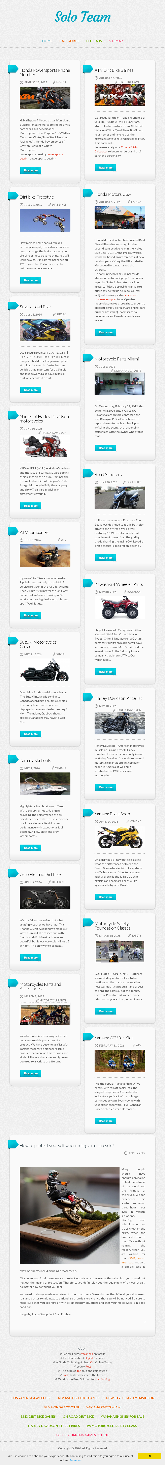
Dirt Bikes (59, 204)
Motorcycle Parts (127, 370)
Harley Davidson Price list (118, 698)
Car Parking (102, 1379)
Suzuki (61, 314)
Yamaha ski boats (35, 760)
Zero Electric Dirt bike (40, 874)
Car (92, 1362)
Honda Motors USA (113, 194)
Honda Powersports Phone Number (45, 72)
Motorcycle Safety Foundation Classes (113, 926)
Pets (88, 1366)
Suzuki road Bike (35, 306)
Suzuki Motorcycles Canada (38, 644)
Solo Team (82, 17)
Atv (63, 539)
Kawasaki (134, 591)
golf (78, 1370)
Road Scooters (108, 474)
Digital (89, 1358)
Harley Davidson (54, 432)
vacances (87, 1353)
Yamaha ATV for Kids (114, 1037)
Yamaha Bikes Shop (112, 813)
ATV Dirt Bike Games (114, 70)
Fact (65, 1375)
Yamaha (60, 768)
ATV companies (34, 532)
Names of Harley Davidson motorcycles (44, 418)
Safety (136, 935)
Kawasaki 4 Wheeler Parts (119, 584)
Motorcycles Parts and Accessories (40, 986)
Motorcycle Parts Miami (117, 358)
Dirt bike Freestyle (37, 197)
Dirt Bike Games (130, 82)
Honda (61, 82)
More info (76, 1460)
